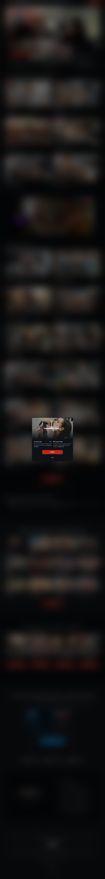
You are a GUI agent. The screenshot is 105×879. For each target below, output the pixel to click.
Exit (52, 457)
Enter (52, 452)
